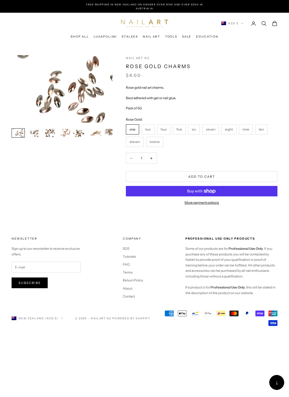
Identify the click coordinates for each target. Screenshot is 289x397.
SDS (126, 248)
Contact (129, 296)
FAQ (126, 264)
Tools (171, 36)
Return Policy (133, 280)
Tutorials (129, 256)
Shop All (80, 36)
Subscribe (30, 283)
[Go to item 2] (33, 133)
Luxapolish (105, 36)
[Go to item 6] (95, 133)
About (127, 288)
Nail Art (151, 36)
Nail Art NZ (137, 58)
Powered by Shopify (131, 318)
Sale (186, 36)
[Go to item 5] (79, 133)
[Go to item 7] (110, 133)
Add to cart (201, 177)
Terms (128, 272)
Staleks (130, 36)
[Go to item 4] (64, 133)
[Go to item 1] (18, 133)
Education (207, 36)
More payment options (202, 202)
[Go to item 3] (49, 133)
